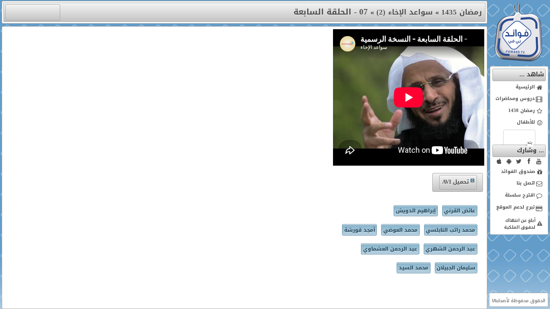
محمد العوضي (400, 230)
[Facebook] (529, 161)
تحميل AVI (455, 181)
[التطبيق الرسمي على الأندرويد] (509, 161)
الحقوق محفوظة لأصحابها (518, 300)
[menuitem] (519, 87)
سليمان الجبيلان (456, 268)
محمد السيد (413, 268)
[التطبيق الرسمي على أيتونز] (499, 161)
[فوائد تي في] (518, 59)
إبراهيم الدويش (416, 210)
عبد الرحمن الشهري (450, 249)
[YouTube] (539, 161)
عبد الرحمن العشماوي (390, 249)
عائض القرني (459, 210)
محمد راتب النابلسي (450, 230)
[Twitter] (519, 161)
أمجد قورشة (359, 230)
